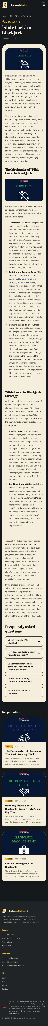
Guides (10, 16)
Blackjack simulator (10, 958)
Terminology (7, 946)
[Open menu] (43, 4)
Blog (4, 981)
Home (4, 16)
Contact (5, 989)
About (4, 985)
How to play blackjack (11, 938)
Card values (7, 942)
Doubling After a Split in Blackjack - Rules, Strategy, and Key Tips (23, 809)
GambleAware (14, 1013)
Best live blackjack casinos (13, 965)
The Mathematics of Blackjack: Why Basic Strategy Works (23, 752)
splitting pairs (28, 279)
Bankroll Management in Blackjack (19, 865)
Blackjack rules (8, 935)
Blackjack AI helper (10, 962)
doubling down (16, 282)
